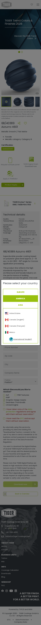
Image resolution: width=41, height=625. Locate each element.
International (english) (23, 339)
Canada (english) (16, 320)
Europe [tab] (20, 292)
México (12, 332)
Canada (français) (17, 326)
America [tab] (20, 298)
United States (14, 313)
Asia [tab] (20, 305)
